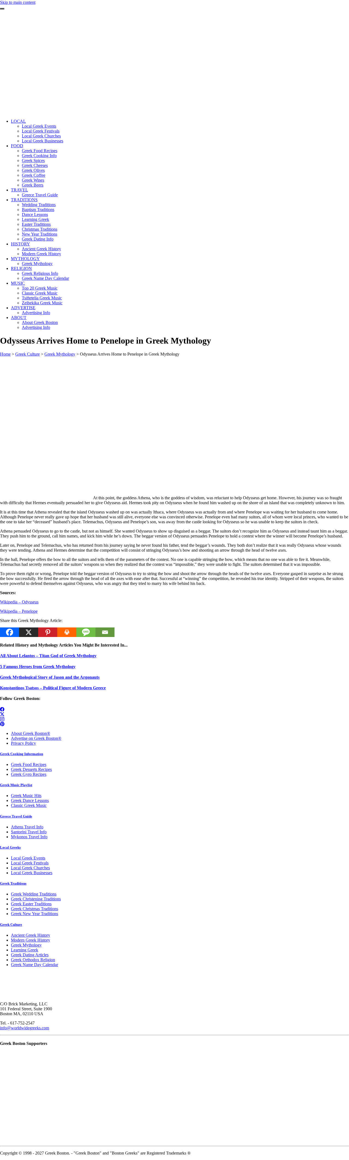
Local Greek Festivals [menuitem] (40, 131)
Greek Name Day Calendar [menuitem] (45, 278)
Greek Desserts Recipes (31, 769)
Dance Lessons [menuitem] (35, 214)
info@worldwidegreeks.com (24, 1028)
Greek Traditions (13, 883)
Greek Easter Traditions (31, 903)
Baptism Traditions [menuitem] (38, 209)
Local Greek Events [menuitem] (39, 126)
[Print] (66, 632)
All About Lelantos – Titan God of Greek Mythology (48, 655)
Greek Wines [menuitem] (33, 180)
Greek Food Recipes (28, 764)
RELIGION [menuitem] (21, 268)
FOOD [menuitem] (17, 145)
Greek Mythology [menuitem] (37, 263)
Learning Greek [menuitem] (35, 219)
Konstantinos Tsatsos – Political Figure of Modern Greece (53, 688)
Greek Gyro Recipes (28, 774)
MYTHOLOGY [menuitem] (25, 258)
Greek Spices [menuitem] (33, 160)
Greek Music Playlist (16, 785)
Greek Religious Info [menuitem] (40, 273)
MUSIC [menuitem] (18, 283)
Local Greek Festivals (30, 863)
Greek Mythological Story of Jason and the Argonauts (50, 677)
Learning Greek (24, 950)
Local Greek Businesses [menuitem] (42, 141)
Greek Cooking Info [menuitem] (39, 155)
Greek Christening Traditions (36, 899)
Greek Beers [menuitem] (32, 185)
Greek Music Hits (26, 795)
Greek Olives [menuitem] (33, 170)
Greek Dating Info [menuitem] (37, 239)
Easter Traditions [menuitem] (36, 224)
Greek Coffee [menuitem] (33, 175)
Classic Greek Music (29, 805)
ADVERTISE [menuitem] (23, 307)
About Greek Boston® (30, 733)
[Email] (105, 632)
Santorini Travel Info (29, 832)
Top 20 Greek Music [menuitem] (40, 288)
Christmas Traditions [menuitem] (39, 229)
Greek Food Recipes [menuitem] (39, 150)
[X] (28, 632)
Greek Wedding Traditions (33, 894)
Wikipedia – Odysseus (19, 602)
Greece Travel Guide (16, 816)
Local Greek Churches (30, 868)
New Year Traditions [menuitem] (39, 234)
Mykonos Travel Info (29, 836)
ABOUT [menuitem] (18, 317)
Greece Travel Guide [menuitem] (40, 195)
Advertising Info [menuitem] (36, 312)
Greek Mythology (59, 354)
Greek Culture (27, 354)
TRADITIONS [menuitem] (24, 199)
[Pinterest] (47, 632)
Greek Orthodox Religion (33, 959)
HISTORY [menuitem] (20, 244)
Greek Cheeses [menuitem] (35, 165)
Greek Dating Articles (30, 954)
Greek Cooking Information (21, 754)
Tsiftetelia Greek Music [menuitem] (42, 298)
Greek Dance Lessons (30, 800)
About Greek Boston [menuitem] (40, 322)
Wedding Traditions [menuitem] (39, 204)
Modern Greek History (30, 940)
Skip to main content (17, 2)
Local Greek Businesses (31, 872)
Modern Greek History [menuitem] (41, 253)
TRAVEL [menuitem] (19, 190)
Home (5, 354)
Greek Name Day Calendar (34, 964)
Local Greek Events (28, 858)
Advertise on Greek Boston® (36, 738)
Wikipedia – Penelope (19, 611)
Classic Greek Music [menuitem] (40, 293)
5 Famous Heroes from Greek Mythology (38, 666)
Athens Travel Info (27, 827)
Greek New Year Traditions (34, 913)
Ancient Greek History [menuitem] (41, 249)
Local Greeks (10, 847)
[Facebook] (9, 632)
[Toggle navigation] (2, 9)
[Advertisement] (174, 76)
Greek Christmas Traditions (34, 908)
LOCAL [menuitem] (18, 121)
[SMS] (85, 632)
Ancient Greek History (30, 935)
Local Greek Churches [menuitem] (41, 136)
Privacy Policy (23, 743)
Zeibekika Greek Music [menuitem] (42, 302)
